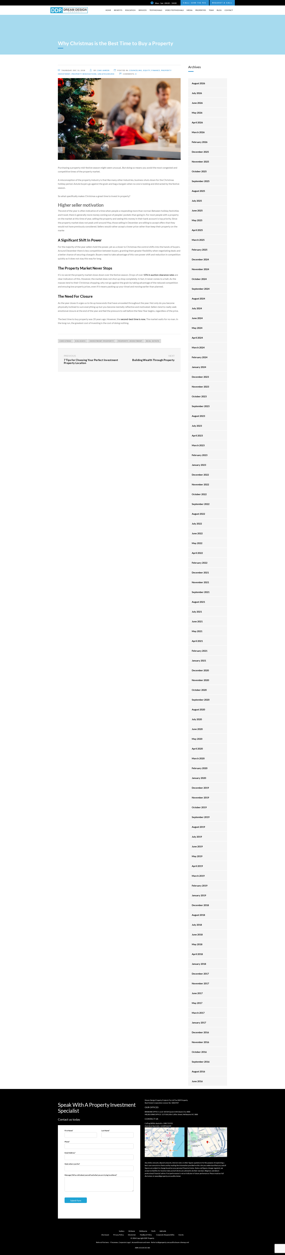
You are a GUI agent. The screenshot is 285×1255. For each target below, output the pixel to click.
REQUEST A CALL (222, 3)
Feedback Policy (146, 1235)
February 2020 (199, 768)
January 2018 (199, 963)
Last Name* (105, 1131)
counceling (135, 70)
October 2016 (199, 1051)
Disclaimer (132, 1235)
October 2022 (199, 494)
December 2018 (200, 905)
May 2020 (197, 738)
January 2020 (199, 777)
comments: (130, 74)
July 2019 (197, 836)
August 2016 (198, 1071)
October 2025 (199, 171)
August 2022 (198, 513)
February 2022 (199, 562)
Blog (219, 10)
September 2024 (200, 288)
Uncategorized (106, 74)
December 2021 (200, 572)
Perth (153, 1231)
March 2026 (198, 132)
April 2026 (197, 122)
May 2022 (197, 543)
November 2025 (200, 161)
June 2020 (197, 729)
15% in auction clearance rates (158, 274)
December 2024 (200, 259)
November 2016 (200, 1042)
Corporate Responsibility (165, 1235)
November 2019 (200, 797)
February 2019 (199, 885)
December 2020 (200, 670)
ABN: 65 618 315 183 (142, 1248)
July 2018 (197, 924)
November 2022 (200, 484)
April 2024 (197, 337)
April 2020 (197, 748)
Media (189, 10)
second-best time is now (133, 319)
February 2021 (199, 650)
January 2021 (199, 660)
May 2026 (197, 112)
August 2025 (198, 190)
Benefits (118, 10)
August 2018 (198, 914)
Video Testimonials (174, 10)
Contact (229, 10)
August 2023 (198, 415)
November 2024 (200, 269)
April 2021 (197, 641)
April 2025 (197, 230)
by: (101, 70)
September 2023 (200, 406)
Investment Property (102, 341)
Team (211, 10)
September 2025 (200, 181)
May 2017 (197, 1003)
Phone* (67, 1142)
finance (155, 70)
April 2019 (197, 866)
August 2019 (198, 826)
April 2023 (197, 435)
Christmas (65, 341)
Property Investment (130, 341)
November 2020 (200, 680)
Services (142, 10)
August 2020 (198, 709)
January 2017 (199, 1022)
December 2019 (200, 787)
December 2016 (200, 1032)
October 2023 (199, 396)
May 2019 (197, 856)
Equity (146, 70)
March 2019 (198, 875)
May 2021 (197, 631)
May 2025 (197, 220)
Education (130, 10)
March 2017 (198, 1012)
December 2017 (200, 973)
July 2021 (197, 611)
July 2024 (197, 308)
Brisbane (132, 1231)
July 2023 (197, 425)
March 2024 (198, 347)
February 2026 (199, 142)
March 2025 (198, 239)
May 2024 (197, 327)
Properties (200, 10)
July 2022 (197, 523)
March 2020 (198, 758)
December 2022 (200, 474)
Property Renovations (84, 74)
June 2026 (197, 102)
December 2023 (200, 376)
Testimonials (155, 10)
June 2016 (197, 1081)
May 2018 (197, 944)
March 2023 (198, 445)
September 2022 (200, 504)
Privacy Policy (118, 1235)
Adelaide (163, 1231)
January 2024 (199, 367)
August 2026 (198, 83)
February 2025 (199, 249)
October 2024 (199, 279)
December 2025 (200, 151)
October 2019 (199, 807)
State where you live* (72, 1164)
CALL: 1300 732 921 (194, 3)
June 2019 (197, 846)
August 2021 (198, 601)
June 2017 (197, 993)
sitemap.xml (184, 1242)
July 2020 (197, 719)
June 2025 (197, 210)
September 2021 (200, 592)
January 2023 (199, 464)
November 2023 (200, 386)
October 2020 (199, 689)
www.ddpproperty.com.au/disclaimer (168, 1176)
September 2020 (200, 699)
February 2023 (199, 455)
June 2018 (197, 934)
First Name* (69, 1131)
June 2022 (197, 533)
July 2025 (197, 200)
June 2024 (197, 318)
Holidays (80, 341)
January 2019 (199, 895)
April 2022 (197, 552)
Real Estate (152, 341)
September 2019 (200, 817)
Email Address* (70, 1153)
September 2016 (200, 1061)
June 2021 (197, 621)
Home (108, 10)
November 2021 (200, 582)
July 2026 (197, 93)
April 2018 (197, 954)
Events (181, 1235)
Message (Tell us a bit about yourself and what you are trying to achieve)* (91, 1175)
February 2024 (199, 357)
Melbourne (143, 1231)
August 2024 (198, 298)
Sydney (121, 1231)
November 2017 (200, 983)
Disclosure (105, 1235)
